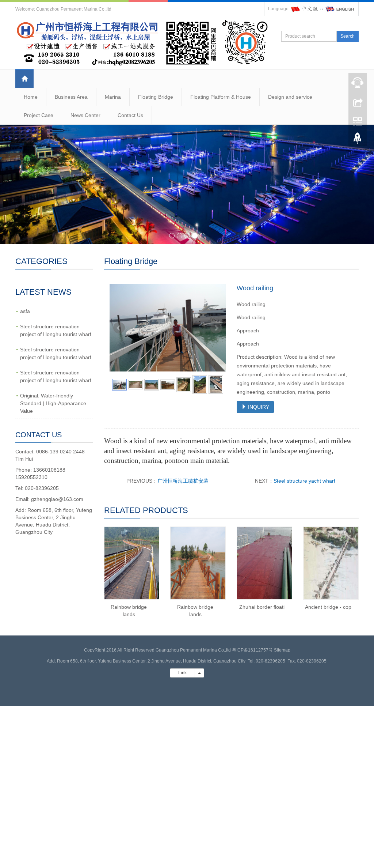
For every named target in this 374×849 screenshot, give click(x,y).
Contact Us (130, 115)
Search (347, 36)
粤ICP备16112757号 (252, 650)
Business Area (71, 97)
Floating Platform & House (220, 97)
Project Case (38, 115)
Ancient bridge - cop (328, 607)
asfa (25, 311)
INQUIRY (258, 407)
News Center (85, 115)
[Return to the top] (357, 140)
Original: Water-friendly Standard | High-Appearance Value (53, 403)
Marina (113, 97)
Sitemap (282, 650)
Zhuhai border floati (262, 607)
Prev (119, 328)
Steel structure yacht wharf (304, 481)
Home (31, 97)
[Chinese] (305, 8)
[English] (340, 8)
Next (216, 328)
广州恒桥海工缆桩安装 (183, 481)
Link (182, 672)
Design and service (290, 97)
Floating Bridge (155, 97)
